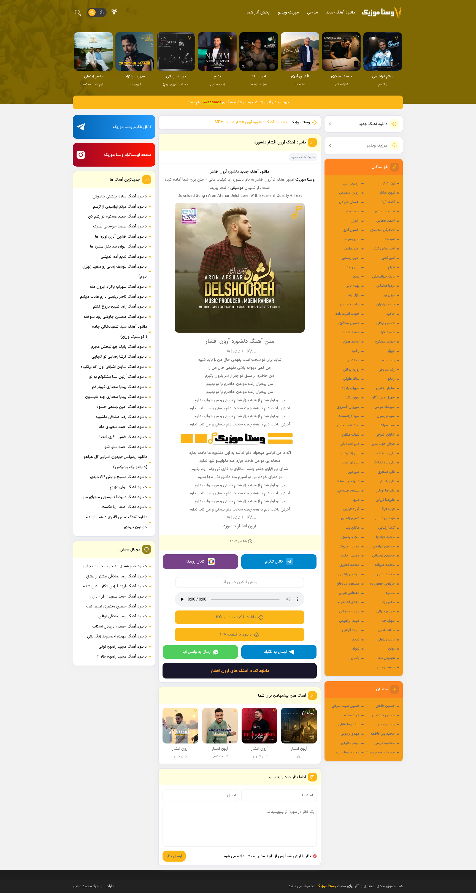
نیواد (355, 649)
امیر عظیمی (351, 248)
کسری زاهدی (350, 518)
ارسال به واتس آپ (197, 652)
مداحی (312, 12)
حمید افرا (388, 332)
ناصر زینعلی (386, 639)
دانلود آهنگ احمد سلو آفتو (125, 447)
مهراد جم (388, 621)
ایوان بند (353, 267)
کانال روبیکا (195, 561)
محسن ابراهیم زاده (381, 546)
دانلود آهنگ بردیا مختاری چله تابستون (116, 397)
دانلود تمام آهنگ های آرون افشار (239, 670)
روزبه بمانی (351, 370)
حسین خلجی (385, 706)
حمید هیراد (351, 341)
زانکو (391, 379)
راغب (355, 351)
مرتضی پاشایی (348, 574)
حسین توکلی (385, 323)
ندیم (355, 639)
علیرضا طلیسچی (347, 490)
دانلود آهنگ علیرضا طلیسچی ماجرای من (115, 497)
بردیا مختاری (385, 286)
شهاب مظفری (349, 435)
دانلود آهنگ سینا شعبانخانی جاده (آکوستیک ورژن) (119, 332)
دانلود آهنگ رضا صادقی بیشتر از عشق (116, 576)
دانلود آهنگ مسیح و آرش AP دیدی (118, 477)
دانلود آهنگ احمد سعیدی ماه (123, 427)
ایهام (391, 267)
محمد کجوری (349, 565)
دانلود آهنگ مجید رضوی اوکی (123, 647)
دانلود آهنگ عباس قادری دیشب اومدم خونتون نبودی (116, 522)
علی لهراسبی (350, 462)
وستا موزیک (300, 122)
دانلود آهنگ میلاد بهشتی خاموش (120, 196)
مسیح (390, 593)
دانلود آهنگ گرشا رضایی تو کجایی (119, 357)
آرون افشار (387, 193)
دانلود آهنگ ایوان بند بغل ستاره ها (118, 246)
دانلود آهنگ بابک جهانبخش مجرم (119, 347)
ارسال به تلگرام (275, 652)
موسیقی (237, 188)
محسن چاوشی (348, 546)
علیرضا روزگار (385, 490)
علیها (356, 500)
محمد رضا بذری (347, 752)
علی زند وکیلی (349, 453)
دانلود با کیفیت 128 (236, 634)
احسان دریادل (349, 202)
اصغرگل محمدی (382, 230)
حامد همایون (349, 304)
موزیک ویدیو (288, 12)
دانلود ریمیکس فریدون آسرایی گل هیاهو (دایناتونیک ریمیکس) (115, 462)
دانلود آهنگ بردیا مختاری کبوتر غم (119, 387)
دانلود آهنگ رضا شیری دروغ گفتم (120, 307)
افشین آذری (350, 230)
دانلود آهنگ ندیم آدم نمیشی (124, 257)
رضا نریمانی (386, 724)
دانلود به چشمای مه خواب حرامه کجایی (115, 566)
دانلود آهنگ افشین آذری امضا (123, 437)
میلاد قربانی (350, 630)
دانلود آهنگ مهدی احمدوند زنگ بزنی (117, 636)
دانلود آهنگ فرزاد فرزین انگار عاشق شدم (115, 586)
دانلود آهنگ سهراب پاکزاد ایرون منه (118, 287)
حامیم (390, 314)
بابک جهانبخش (383, 276)
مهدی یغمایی (349, 611)
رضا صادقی (386, 370)
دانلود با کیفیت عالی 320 (236, 617)
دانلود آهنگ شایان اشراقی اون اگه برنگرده (114, 367)
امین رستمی (350, 258)
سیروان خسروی (348, 407)
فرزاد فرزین (351, 509)
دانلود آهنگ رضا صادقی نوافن (122, 616)
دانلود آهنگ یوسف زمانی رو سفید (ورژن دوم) (114, 271)
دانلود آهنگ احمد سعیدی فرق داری (118, 596)
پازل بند (353, 295)
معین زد (388, 602)
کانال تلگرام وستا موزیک (132, 127)
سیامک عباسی (384, 407)
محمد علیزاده (384, 565)
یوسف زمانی (386, 667)
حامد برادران (385, 304)
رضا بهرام (388, 360)
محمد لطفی (386, 574)
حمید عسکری (385, 341)
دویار (391, 351)
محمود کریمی (384, 743)
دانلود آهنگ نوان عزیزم (128, 487)
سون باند (352, 397)
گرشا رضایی (386, 528)
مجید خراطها (385, 537)
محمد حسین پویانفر (379, 752)
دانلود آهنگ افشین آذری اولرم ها (121, 237)
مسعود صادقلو (348, 584)
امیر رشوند (351, 239)
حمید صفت (350, 332)
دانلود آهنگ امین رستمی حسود (121, 407)
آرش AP (389, 183)
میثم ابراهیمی (349, 621)
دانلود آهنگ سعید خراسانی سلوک (120, 226)
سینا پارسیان (386, 416)
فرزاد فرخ (388, 509)
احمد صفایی (385, 221)
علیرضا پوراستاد (348, 481)
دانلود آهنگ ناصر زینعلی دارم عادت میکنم (113, 297)
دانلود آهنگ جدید (340, 12)
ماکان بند (352, 528)
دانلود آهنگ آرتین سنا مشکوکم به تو (118, 377)
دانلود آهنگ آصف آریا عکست (124, 507)
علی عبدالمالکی (384, 462)
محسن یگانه (350, 555)
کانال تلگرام (274, 561)
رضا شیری (352, 360)
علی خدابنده (385, 453)
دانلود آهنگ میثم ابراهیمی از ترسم (120, 207)
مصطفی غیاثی (349, 593)
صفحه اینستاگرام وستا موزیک (128, 155)
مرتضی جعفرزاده (382, 584)
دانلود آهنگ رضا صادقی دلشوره (121, 417)
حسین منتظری (348, 323)
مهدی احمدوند (348, 602)
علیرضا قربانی (385, 500)
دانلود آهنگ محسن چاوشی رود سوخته (115, 317)
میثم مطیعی (350, 743)
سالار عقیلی (351, 379)
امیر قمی (388, 258)
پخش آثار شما (258, 12)
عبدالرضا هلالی (348, 724)
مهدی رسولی (350, 734)
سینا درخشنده (349, 416)
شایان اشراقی (385, 435)
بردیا (356, 276)
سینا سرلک (387, 425)
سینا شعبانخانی (348, 425)
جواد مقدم (351, 715)
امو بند (390, 239)
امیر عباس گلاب (383, 248)
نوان (391, 649)
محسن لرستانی (383, 555)
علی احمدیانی (349, 444)
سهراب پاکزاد (350, 388)
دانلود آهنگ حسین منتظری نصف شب (116, 606)
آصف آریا (388, 202)
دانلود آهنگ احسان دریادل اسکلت (119, 626)
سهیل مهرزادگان (383, 397)
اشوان (355, 221)
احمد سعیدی (385, 211)
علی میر (353, 472)
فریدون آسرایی (384, 518)
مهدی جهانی (385, 611)
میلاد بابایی (386, 630)
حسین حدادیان (383, 715)
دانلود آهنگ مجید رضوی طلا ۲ (122, 656)
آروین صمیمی (349, 193)
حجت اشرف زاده (347, 314)
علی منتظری (386, 472)
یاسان (355, 658)
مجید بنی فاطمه (383, 734)
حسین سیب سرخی (345, 706)
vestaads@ (211, 102)
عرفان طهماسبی (383, 444)
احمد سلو (352, 211)
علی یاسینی (386, 481)
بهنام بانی (352, 286)
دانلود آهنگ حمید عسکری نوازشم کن (117, 216)
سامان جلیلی (385, 388)
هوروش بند (386, 658)
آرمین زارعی (351, 183)
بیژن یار (389, 295)
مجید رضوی (350, 537)
